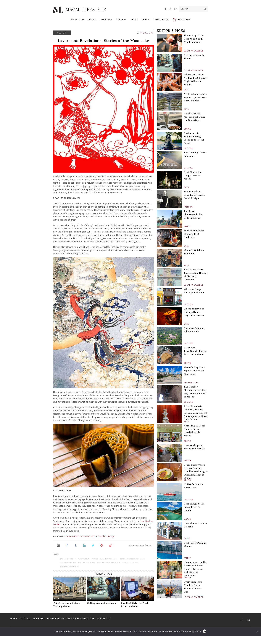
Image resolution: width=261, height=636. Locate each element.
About (13, 619)
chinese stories (66, 559)
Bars (184, 89)
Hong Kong (162, 19)
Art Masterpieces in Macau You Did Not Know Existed (195, 97)
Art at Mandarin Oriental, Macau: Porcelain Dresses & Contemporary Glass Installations (195, 413)
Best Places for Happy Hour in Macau (192, 175)
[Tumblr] (76, 545)
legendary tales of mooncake (132, 559)
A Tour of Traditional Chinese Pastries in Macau (195, 351)
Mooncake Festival (130, 562)
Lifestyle (105, 19)
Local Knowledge (131, 598)
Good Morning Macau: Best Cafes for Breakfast (194, 117)
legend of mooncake (109, 559)
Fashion (184, 207)
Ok (205, 631)
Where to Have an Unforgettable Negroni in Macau (194, 312)
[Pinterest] (102, 545)
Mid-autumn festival (86, 562)
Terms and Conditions (81, 619)
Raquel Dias (147, 32)
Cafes (184, 538)
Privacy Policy (56, 619)
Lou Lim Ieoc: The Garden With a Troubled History (89, 536)
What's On (77, 19)
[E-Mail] (58, 545)
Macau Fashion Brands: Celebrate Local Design (194, 195)
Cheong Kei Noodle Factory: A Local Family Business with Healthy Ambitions (195, 569)
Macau (184, 519)
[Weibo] (110, 545)
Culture (121, 19)
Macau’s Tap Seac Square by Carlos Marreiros (194, 370)
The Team (25, 619)
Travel (146, 19)
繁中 (175, 9)
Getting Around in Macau (101, 603)
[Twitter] (93, 545)
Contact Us (104, 619)
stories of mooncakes (69, 566)
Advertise (39, 619)
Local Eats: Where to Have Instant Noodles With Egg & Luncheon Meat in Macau (195, 471)
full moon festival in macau (86, 559)
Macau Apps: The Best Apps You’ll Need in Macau (194, 38)
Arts (184, 109)
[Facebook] (67, 545)
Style (134, 19)
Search (205, 9)
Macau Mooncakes (68, 562)
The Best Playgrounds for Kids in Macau (193, 214)
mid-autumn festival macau (108, 562)
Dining (91, 19)
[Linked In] (84, 545)
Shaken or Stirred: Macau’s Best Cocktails (194, 234)
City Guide (183, 19)
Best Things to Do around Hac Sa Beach (194, 507)
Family (184, 226)
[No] (257, 631)
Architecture (184, 382)
